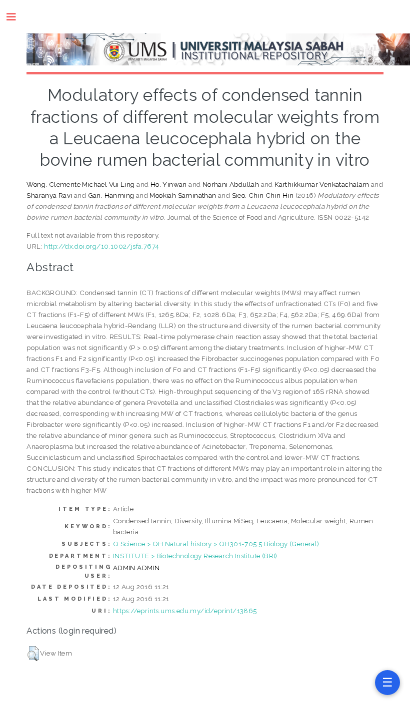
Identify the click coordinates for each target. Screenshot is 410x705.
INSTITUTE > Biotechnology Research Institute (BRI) (195, 556)
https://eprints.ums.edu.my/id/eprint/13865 (185, 611)
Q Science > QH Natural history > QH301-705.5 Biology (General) (216, 544)
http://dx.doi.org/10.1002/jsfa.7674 (101, 246)
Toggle (16, 16)
